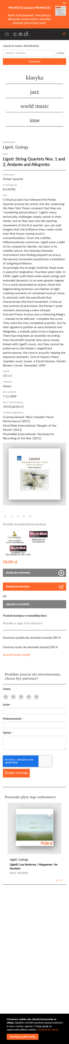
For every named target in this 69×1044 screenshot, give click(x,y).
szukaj (60, 53)
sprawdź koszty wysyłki (16, 655)
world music (34, 106)
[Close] (64, 3)
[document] (35, 1029)
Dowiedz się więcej (47, 1030)
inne (34, 120)
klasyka (34, 77)
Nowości (34, 61)
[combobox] (28, 53)
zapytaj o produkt (18, 604)
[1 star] (5, 697)
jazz (34, 92)
